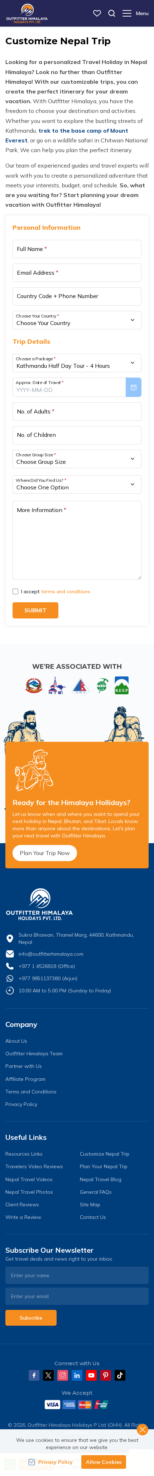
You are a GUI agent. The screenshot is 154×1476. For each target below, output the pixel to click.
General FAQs (96, 1192)
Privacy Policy (21, 1104)
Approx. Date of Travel (40, 382)
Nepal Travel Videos (29, 1179)
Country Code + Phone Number (57, 296)
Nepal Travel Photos (29, 1192)
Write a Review (23, 1217)
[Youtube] (91, 1375)
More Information (41, 509)
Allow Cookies (103, 1462)
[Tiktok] (120, 1375)
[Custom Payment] (77, 1404)
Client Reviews (22, 1204)
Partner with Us (23, 1066)
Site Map (90, 1204)
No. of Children (36, 434)
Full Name (32, 248)
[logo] (77, 904)
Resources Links (24, 1154)
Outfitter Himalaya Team (34, 1053)
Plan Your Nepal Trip (103, 1166)
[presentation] (77, 387)
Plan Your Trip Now (45, 852)
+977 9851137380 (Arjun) (48, 978)
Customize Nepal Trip (104, 1154)
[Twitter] (48, 1375)
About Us (16, 1041)
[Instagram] (62, 1375)
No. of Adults (35, 411)
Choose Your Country (37, 315)
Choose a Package (36, 358)
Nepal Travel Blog (100, 1179)
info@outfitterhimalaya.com (51, 954)
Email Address (37, 272)
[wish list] (97, 13)
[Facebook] (34, 1375)
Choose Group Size (36, 454)
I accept (55, 591)
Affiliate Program (25, 1079)
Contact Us (93, 1217)
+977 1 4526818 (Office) (47, 966)
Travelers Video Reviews (34, 1166)
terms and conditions (65, 591)
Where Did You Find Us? (41, 480)
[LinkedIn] (77, 1375)
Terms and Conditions (31, 1091)
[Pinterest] (105, 1375)
